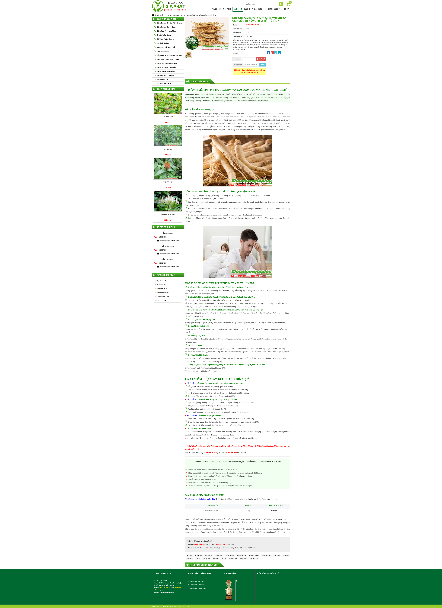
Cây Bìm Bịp (167, 182)
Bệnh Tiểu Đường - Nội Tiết (167, 63)
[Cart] (288, 4)
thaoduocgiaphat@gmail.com (169, 240)
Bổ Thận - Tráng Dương (165, 39)
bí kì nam (286, 555)
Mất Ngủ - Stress (163, 51)
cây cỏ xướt (208, 555)
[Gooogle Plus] (272, 53)
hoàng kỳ (190, 558)
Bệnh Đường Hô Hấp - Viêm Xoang (169, 23)
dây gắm (277, 555)
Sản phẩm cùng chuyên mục (204, 564)
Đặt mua (261, 59)
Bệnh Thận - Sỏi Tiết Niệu (166, 71)
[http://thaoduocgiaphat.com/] (153, 15)
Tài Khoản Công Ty (273, 9)
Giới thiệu (227, 9)
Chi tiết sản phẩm (199, 81)
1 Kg (247, 32)
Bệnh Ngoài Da (162, 79)
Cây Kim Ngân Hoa (167, 214)
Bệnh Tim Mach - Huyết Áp (166, 67)
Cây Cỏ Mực (168, 149)
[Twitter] (275, 53)
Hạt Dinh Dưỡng (163, 43)
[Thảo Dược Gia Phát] (169, 6)
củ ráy (198, 558)
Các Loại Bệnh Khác (164, 83)
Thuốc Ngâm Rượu (164, 35)
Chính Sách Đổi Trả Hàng (197, 588)
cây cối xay (218, 555)
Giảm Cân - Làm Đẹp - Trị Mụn (168, 59)
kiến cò (224, 558)
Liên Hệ (286, 9)
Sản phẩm (238, 9)
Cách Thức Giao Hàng (253, 9)
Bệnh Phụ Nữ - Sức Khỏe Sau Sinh (169, 55)
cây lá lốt (215, 558)
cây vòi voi (206, 558)
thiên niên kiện (266, 555)
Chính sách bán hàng (199, 573)
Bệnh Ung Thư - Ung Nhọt (166, 31)
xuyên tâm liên (241, 555)
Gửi (263, 65)
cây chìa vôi (243, 558)
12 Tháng (249, 36)
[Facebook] (268, 53)
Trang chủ (216, 9)
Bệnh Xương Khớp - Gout (166, 27)
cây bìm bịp (198, 555)
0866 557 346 (162, 250)
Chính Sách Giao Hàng (196, 581)
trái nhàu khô (230, 555)
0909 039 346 (162, 263)
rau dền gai (254, 558)
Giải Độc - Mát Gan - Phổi (166, 47)
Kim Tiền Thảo (168, 116)
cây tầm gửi (233, 558)
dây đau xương (254, 555)
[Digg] (279, 53)
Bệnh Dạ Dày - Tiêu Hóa (165, 75)
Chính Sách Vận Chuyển (197, 585)
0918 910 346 (162, 237)
